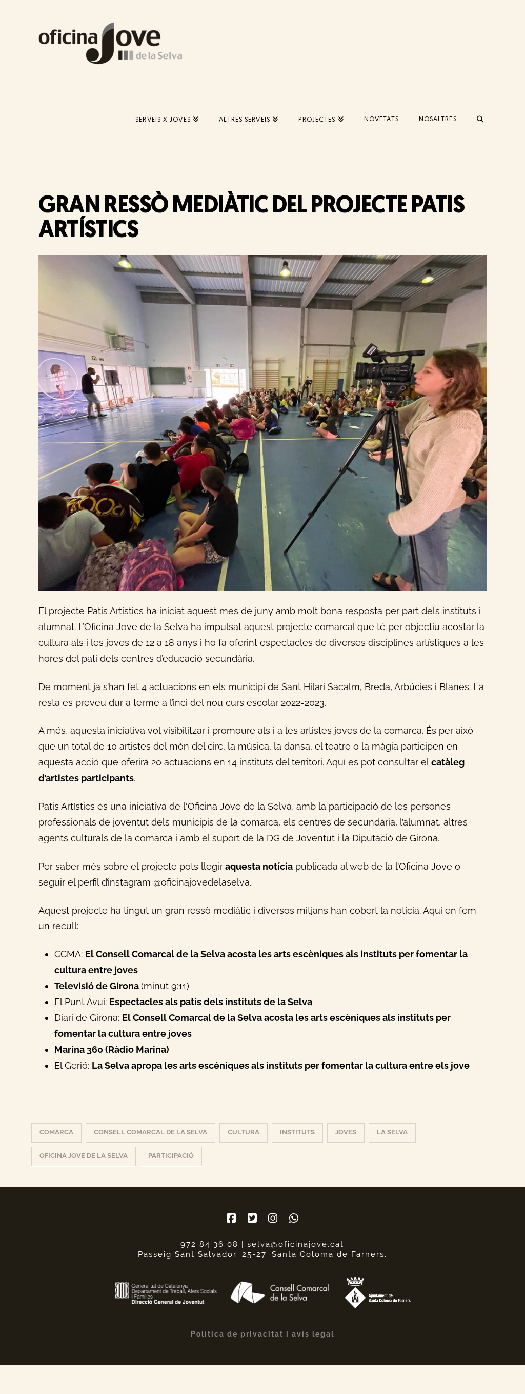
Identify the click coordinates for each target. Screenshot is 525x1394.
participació (171, 1156)
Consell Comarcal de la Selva (150, 1132)
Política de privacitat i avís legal (262, 1334)
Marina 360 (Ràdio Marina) (111, 1049)
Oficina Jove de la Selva (83, 1156)
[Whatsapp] (293, 1218)
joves (345, 1132)
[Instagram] (272, 1218)
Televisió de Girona (97, 985)
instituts (297, 1132)
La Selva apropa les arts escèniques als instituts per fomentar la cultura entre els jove (281, 1065)
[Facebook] (231, 1218)
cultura (243, 1132)
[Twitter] (252, 1218)
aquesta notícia (259, 866)
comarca (56, 1132)
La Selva (392, 1132)
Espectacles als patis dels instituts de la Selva (210, 1001)
